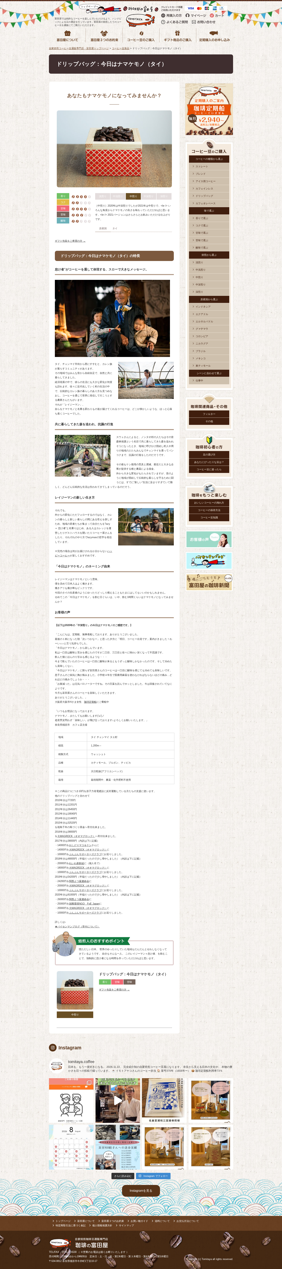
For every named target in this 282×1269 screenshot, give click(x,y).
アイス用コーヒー (206, 181)
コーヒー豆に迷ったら (209, 469)
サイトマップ (126, 1225)
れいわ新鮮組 (76, 863)
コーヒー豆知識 (209, 517)
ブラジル (201, 351)
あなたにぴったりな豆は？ (209, 462)
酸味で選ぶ (202, 247)
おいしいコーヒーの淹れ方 (209, 502)
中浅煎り (201, 269)
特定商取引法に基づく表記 (71, 1225)
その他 (209, 421)
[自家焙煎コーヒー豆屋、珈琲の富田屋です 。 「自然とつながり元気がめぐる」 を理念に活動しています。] (211, 1100)
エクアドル (202, 314)
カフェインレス (204, 188)
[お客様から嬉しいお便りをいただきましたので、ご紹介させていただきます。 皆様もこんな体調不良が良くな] (71, 1100)
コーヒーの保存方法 (209, 510)
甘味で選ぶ (202, 232)
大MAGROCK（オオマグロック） (88, 849)
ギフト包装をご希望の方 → (70, 240)
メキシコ (201, 358)
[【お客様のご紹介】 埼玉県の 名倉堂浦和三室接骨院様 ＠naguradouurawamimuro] (164, 1100)
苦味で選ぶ (202, 240)
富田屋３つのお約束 (112, 1221)
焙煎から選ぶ (209, 254)
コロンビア (202, 336)
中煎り (199, 277)
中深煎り (201, 284)
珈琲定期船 (90, 701)
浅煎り (199, 262)
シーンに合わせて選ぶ (209, 373)
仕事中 (199, 380)
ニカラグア (202, 343)
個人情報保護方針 (102, 1225)
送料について (162, 1221)
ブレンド (201, 173)
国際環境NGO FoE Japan (84, 903)
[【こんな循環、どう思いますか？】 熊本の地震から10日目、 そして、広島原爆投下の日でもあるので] (118, 1147)
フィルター (209, 414)
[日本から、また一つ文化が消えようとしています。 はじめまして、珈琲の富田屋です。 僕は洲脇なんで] (118, 1100)
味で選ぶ (209, 210)
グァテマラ (202, 328)
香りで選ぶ (202, 218)
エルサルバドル (204, 321)
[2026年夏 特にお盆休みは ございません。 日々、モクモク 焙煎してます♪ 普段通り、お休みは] (71, 1147)
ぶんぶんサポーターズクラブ (85, 854)
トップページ (63, 1221)
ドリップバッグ (204, 195)
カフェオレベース (206, 203)
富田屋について (86, 1221)
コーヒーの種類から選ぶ (209, 159)
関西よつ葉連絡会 (79, 881)
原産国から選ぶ (209, 299)
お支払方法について (187, 1221)
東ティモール (203, 365)
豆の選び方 (209, 454)
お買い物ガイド (139, 1221)
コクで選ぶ (202, 225)
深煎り (199, 291)
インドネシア (203, 306)
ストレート (202, 166)
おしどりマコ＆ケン (80, 845)
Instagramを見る (141, 1190)
